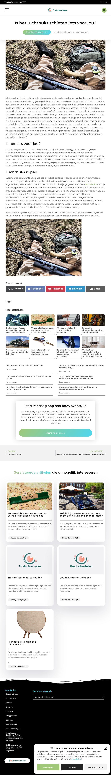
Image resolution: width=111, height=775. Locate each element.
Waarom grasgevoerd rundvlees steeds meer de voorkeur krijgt (81, 366)
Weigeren (72, 767)
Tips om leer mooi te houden (25, 577)
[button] (105, 748)
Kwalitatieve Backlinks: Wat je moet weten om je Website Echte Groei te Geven (14, 737)
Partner (9, 703)
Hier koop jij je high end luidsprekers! (22, 642)
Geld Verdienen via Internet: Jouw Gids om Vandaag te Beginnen (14, 748)
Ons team (10, 711)
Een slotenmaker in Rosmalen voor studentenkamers (40, 352)
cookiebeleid (76, 759)
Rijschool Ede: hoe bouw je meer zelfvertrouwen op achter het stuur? (29, 388)
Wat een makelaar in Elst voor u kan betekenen (66, 330)
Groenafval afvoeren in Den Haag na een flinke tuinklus (17, 352)
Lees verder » (12, 369)
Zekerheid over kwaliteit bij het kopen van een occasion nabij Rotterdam (68, 353)
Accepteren (48, 767)
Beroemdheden (12, 694)
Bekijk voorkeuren (95, 767)
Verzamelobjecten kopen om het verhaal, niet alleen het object (42, 330)
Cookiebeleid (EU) (13, 729)
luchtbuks (91, 184)
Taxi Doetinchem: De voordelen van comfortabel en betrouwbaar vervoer (76, 377)
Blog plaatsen (11, 716)
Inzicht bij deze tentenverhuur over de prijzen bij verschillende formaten (81, 514)
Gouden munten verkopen (75, 577)
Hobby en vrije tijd (36, 32)
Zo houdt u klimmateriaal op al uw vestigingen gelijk (92, 330)
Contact (9, 720)
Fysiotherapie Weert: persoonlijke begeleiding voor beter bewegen (17, 330)
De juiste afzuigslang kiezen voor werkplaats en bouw (29, 377)
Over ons (9, 707)
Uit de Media (11, 698)
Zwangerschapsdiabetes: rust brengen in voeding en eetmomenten (78, 388)
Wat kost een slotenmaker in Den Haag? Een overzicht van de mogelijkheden (92, 353)
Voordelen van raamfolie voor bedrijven (25, 365)
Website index (12, 724)
